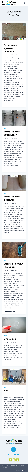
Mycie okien (10, 339)
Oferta (5, 42)
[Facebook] (10, 459)
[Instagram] (14, 459)
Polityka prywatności (20, 470)
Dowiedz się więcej (10, 104)
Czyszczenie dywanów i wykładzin (10, 48)
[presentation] (14, 31)
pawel (7, 54)
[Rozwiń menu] (24, 3)
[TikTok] (17, 459)
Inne (6, 390)
